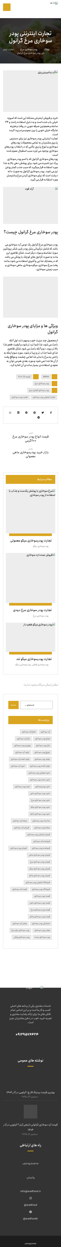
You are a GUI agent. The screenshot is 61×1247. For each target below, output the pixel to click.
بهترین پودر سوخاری (22, 745)
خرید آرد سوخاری (18, 766)
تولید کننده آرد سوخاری (20, 759)
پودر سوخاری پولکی (21, 937)
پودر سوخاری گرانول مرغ (39, 390)
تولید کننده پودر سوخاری (40, 766)
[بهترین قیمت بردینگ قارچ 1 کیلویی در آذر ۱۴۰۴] (30, 1079)
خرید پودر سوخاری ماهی (40, 793)
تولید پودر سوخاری (42, 759)
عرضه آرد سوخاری (20, 820)
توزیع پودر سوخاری (42, 752)
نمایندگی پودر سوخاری (41, 923)
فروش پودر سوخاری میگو (39, 868)
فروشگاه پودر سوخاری (41, 889)
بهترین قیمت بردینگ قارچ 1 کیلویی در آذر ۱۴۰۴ (30, 1092)
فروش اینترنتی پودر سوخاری (38, 834)
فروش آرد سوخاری (21, 827)
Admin (46, 376)
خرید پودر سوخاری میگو (40, 807)
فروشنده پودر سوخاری (41, 848)
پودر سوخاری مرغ (42, 383)
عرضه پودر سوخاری (42, 827)
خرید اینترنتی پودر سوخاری (39, 772)
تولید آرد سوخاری (22, 752)
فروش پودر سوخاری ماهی (39, 855)
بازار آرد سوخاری (23, 738)
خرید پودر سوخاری (22, 786)
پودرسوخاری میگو (41, 546)
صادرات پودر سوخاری (41, 820)
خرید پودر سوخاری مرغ (40, 800)
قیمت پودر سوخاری (42, 896)
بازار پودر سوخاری (43, 745)
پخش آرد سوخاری (20, 923)
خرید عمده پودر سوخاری (40, 779)
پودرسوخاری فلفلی (40, 664)
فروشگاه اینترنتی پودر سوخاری (38, 882)
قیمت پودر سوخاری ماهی (39, 903)
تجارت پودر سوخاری (20, 397)
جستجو (13, 705)
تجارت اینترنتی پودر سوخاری (44, 397)
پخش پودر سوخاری (42, 930)
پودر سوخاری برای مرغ (20, 930)
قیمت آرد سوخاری (19, 889)
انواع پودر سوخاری (42, 738)
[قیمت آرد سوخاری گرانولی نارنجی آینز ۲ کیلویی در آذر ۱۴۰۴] (30, 1111)
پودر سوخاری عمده (42, 937)
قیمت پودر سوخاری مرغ (40, 909)
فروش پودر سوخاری (18, 848)
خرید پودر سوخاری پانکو (40, 814)
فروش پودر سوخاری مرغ (40, 861)
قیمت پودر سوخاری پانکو (40, 916)
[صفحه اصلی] (57, 49)
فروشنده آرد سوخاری (41, 841)
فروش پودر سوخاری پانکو (39, 875)
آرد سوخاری (45, 731)
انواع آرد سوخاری (29, 731)
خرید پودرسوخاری (42, 786)
